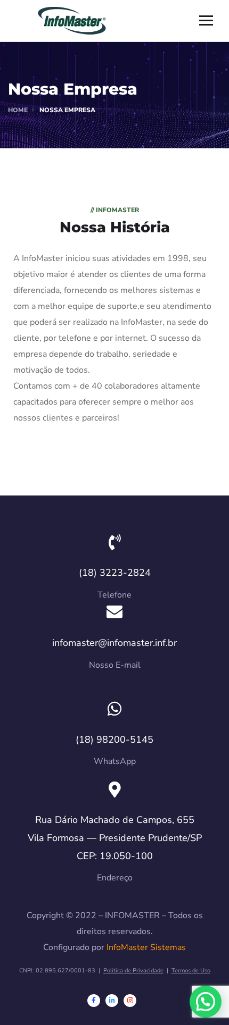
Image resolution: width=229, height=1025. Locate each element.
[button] (206, 1002)
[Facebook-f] (93, 1000)
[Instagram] (130, 1000)
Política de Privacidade (133, 970)
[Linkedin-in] (111, 1000)
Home (18, 110)
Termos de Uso (190, 970)
